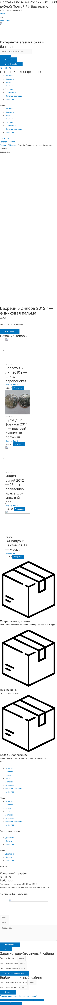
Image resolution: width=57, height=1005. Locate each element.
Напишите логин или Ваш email (13, 982)
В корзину (9, 331)
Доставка (9, 837)
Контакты (9, 99)
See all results (11, 64)
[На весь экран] (27, 1000)
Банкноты (9, 79)
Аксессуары (10, 92)
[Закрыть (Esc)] (5, 1000)
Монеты (8, 76)
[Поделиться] (16, 1000)
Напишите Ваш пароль (10, 987)
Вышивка (9, 86)
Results (8, 60)
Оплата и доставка (13, 96)
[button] (8, 68)
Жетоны (9, 89)
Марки (8, 82)
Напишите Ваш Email (9, 963)
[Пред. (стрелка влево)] (5, 1003)
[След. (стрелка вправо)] (16, 1003)
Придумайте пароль (9, 968)
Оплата (8, 841)
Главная (3, 145)
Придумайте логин (8, 958)
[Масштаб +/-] (38, 1000)
